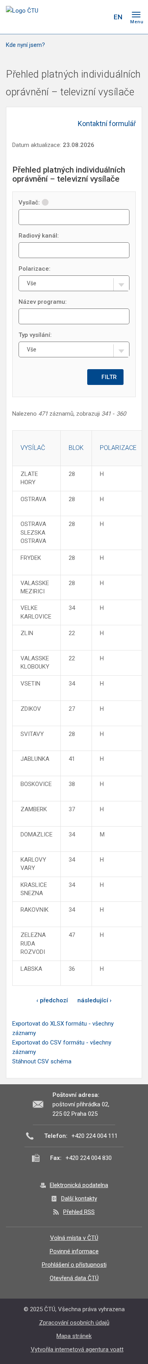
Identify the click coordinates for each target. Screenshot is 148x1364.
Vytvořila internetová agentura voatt (77, 1349)
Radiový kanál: (39, 235)
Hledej (102, 17)
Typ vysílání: (35, 334)
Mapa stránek (74, 1336)
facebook (58, 17)
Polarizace (118, 448)
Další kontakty (79, 1198)
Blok (76, 448)
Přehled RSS (79, 1211)
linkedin (86, 17)
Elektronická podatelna (79, 1185)
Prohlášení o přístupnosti (74, 1264)
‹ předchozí (52, 1000)
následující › (94, 1000)
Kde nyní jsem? (25, 44)
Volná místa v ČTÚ (74, 1237)
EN (118, 17)
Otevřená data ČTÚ (74, 1278)
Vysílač (33, 448)
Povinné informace (74, 1251)
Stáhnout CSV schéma (41, 1061)
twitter (72, 17)
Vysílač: (29, 202)
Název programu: (43, 301)
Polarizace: (35, 268)
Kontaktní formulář (107, 123)
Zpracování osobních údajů (74, 1322)
